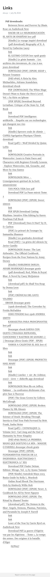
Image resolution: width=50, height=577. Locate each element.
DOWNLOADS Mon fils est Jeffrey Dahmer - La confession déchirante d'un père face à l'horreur (24, 390)
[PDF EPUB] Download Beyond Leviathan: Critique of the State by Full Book (24, 105)
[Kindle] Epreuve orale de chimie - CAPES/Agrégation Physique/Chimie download (24, 135)
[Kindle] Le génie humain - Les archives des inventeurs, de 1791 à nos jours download (23, 63)
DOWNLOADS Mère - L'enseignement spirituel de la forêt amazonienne (21, 181)
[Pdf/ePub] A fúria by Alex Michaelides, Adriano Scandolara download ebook (20, 82)
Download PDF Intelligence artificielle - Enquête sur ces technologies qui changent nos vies (25, 120)
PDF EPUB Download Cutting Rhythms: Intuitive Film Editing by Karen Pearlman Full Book (24, 215)
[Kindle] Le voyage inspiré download (27, 40)
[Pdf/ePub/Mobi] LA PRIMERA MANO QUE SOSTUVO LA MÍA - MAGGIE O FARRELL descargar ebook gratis (25, 443)
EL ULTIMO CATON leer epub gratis (27, 55)
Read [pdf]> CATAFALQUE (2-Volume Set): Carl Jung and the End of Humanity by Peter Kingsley (23, 432)
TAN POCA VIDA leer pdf (21, 188)
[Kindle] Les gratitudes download (25, 238)
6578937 (15, 546)
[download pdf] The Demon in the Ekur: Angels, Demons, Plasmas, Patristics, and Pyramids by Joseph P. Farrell (25, 508)
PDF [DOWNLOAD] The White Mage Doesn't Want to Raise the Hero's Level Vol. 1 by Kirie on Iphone (25, 93)
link (10, 51)
